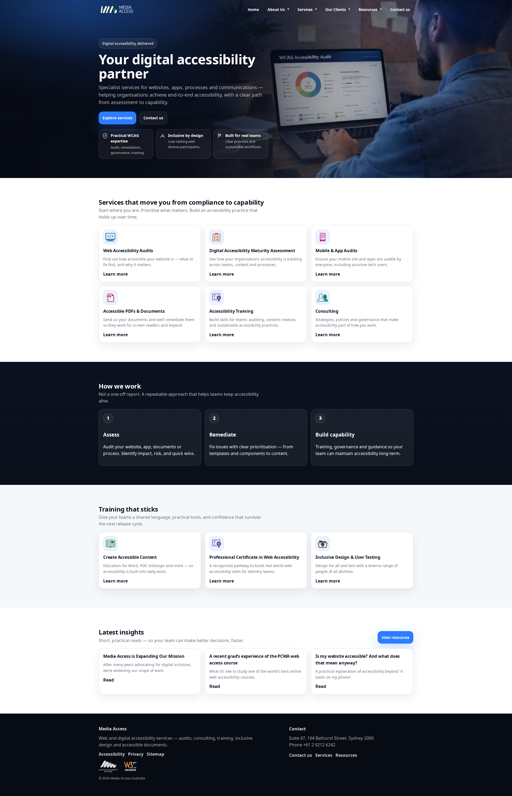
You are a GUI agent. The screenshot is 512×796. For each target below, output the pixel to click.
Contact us (400, 9)
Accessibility (112, 754)
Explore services (117, 117)
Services (305, 9)
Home (253, 9)
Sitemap (155, 754)
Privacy (135, 754)
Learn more (115, 274)
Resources (368, 9)
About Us (276, 9)
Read (108, 680)
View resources (395, 637)
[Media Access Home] (124, 9)
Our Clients (335, 9)
